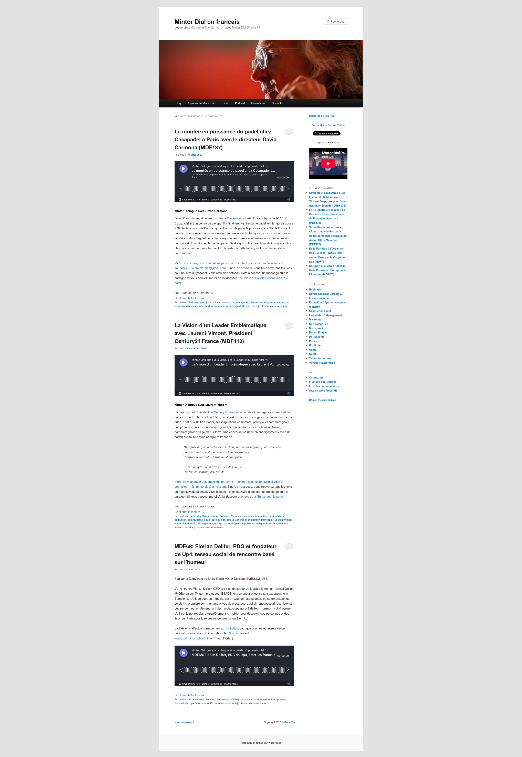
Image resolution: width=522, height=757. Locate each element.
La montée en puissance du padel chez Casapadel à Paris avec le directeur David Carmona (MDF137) (226, 139)
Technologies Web (227, 699)
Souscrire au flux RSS (322, 116)
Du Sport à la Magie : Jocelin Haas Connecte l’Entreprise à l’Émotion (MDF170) (327, 270)
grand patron (252, 520)
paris (255, 306)
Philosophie (316, 337)
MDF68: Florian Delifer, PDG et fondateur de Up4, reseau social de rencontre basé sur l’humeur (225, 554)
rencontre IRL (206, 703)
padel (232, 306)
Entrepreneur (278, 699)
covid (207, 520)
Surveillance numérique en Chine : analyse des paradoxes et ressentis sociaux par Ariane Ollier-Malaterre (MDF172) (328, 235)
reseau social (223, 703)
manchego (221, 306)
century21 (180, 520)
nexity (217, 523)
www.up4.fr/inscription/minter (194, 638)
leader (178, 523)
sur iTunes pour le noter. (268, 496)
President (271, 523)
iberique (209, 306)
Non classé (316, 328)
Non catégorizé (318, 324)
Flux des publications (322, 382)
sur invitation (229, 628)
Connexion (316, 377)
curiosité (217, 520)
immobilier (267, 520)
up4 (234, 703)
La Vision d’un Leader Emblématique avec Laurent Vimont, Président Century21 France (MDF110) (220, 333)
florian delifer (182, 703)
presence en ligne (254, 523)
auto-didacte (277, 516)
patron (239, 523)
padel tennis (243, 306)
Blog (178, 103)
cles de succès (258, 302)
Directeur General (233, 520)
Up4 (248, 588)
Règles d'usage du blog (322, 400)
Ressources (258, 103)
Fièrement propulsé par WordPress (261, 743)
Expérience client (320, 311)
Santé (312, 349)
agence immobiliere (257, 516)
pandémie (228, 523)
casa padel (228, 302)
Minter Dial (290, 722)
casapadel (242, 302)
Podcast (240, 103)
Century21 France (226, 412)
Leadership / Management (203, 516)
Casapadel (234, 218)
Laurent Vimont (283, 520)
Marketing (315, 319)
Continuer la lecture (189, 298)
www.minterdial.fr (185, 722)
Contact (276, 103)
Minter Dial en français (207, 21)
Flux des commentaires (324, 386)
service (189, 527)
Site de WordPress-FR (323, 390)
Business (315, 289)
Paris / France (196, 699)
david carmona (194, 306)
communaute (276, 302)
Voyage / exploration (322, 362)
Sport (202, 302)
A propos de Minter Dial (201, 103)
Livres (225, 103)
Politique (315, 345)
